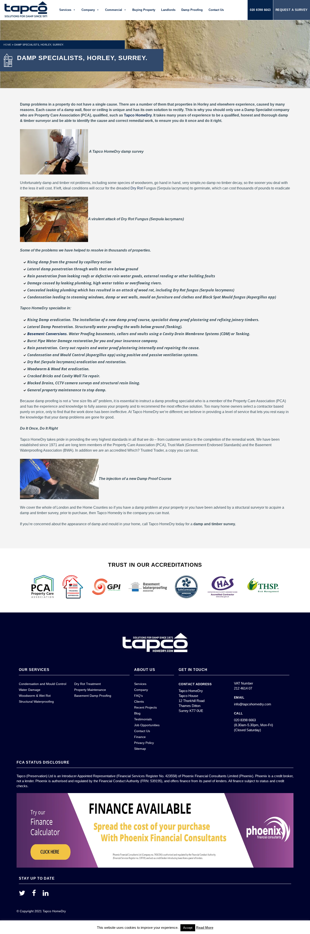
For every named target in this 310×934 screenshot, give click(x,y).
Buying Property (143, 10)
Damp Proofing (192, 10)
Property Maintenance (90, 690)
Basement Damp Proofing (92, 695)
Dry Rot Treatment (87, 684)
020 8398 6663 (260, 10)
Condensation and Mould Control (42, 684)
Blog (137, 713)
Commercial (113, 10)
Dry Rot (136, 188)
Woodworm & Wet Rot (35, 695)
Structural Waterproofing (36, 701)
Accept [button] (187, 927)
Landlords (168, 10)
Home (7, 44)
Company (88, 10)
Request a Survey (292, 10)
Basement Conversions (47, 333)
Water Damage (29, 690)
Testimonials (143, 719)
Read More (204, 927)
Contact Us (216, 10)
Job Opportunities (147, 725)
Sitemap (140, 748)
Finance (140, 737)
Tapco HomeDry (138, 115)
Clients (139, 701)
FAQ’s (138, 695)
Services (65, 10)
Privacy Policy (144, 743)
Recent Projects (145, 707)
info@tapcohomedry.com (252, 704)
